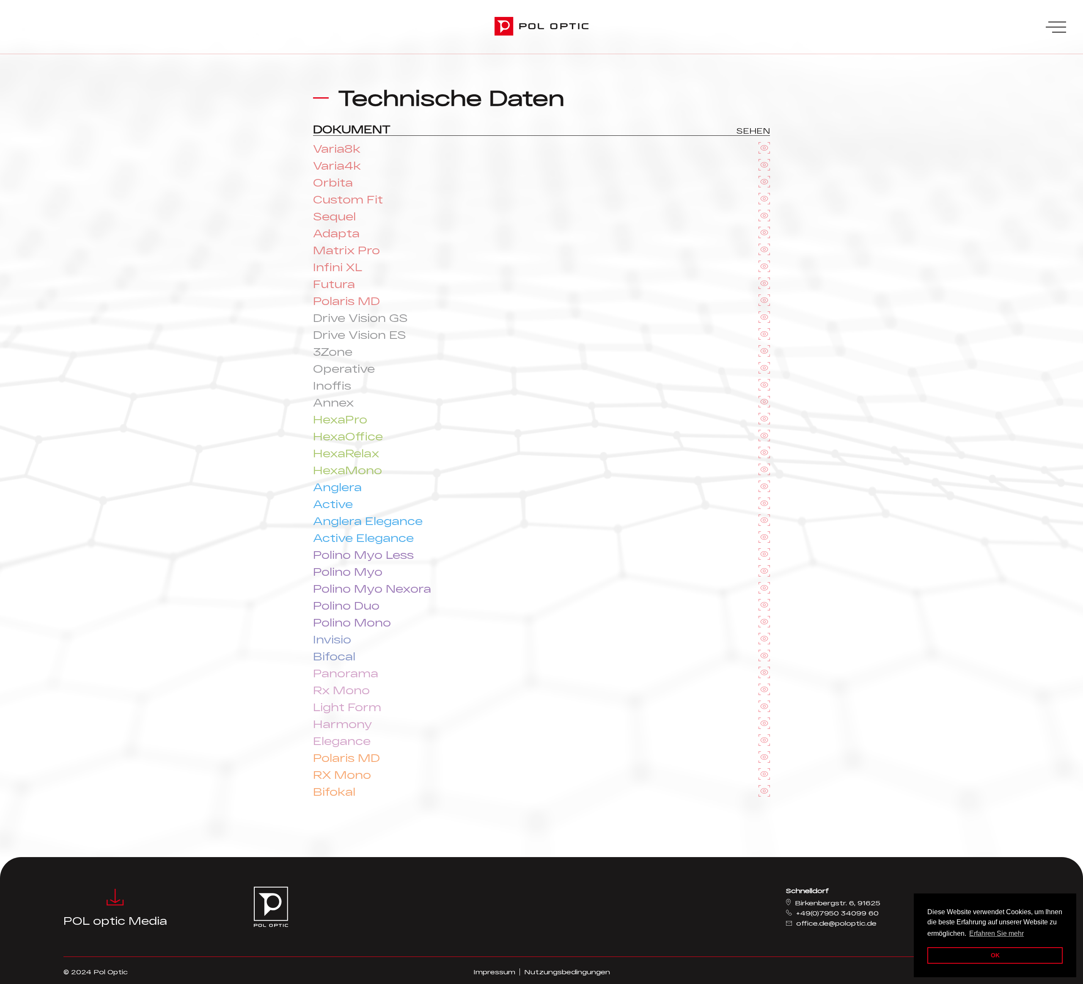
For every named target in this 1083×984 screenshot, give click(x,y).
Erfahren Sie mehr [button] (996, 933)
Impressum (494, 972)
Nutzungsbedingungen (567, 972)
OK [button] (995, 955)
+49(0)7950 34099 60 (837, 913)
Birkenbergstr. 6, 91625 (837, 903)
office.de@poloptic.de (836, 923)
